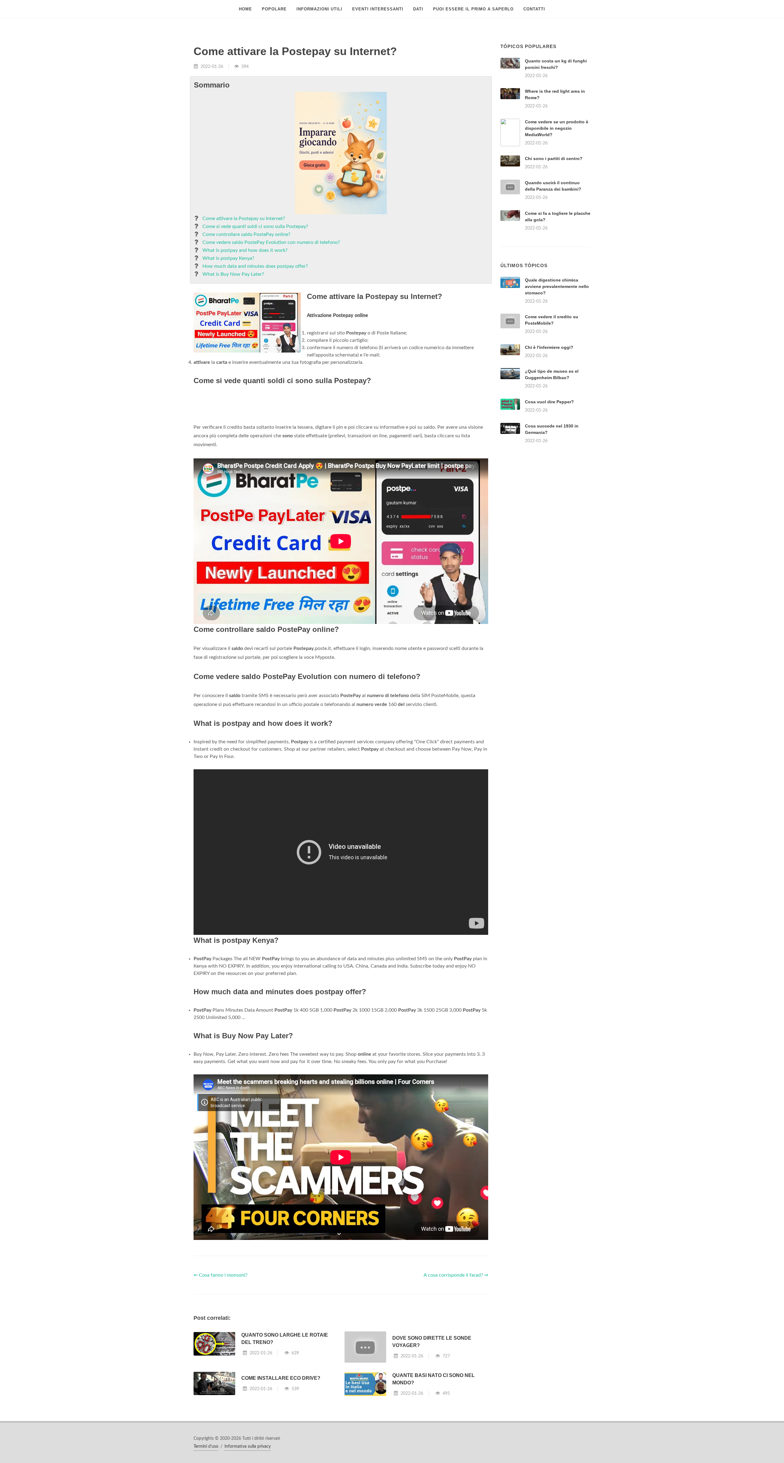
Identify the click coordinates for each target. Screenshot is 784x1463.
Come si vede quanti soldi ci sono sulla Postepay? (255, 226)
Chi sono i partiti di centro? (553, 158)
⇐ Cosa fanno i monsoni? (220, 1360)
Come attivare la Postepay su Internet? (243, 218)
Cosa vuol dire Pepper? (549, 478)
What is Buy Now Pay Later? (233, 274)
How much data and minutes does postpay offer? (255, 266)
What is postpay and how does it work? (245, 250)
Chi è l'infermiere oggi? (549, 423)
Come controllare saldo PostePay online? (246, 234)
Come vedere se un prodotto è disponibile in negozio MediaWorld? (556, 128)
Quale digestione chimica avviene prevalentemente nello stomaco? (557, 363)
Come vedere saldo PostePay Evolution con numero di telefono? (271, 242)
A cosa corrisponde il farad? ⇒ (456, 1360)
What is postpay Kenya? (228, 258)
